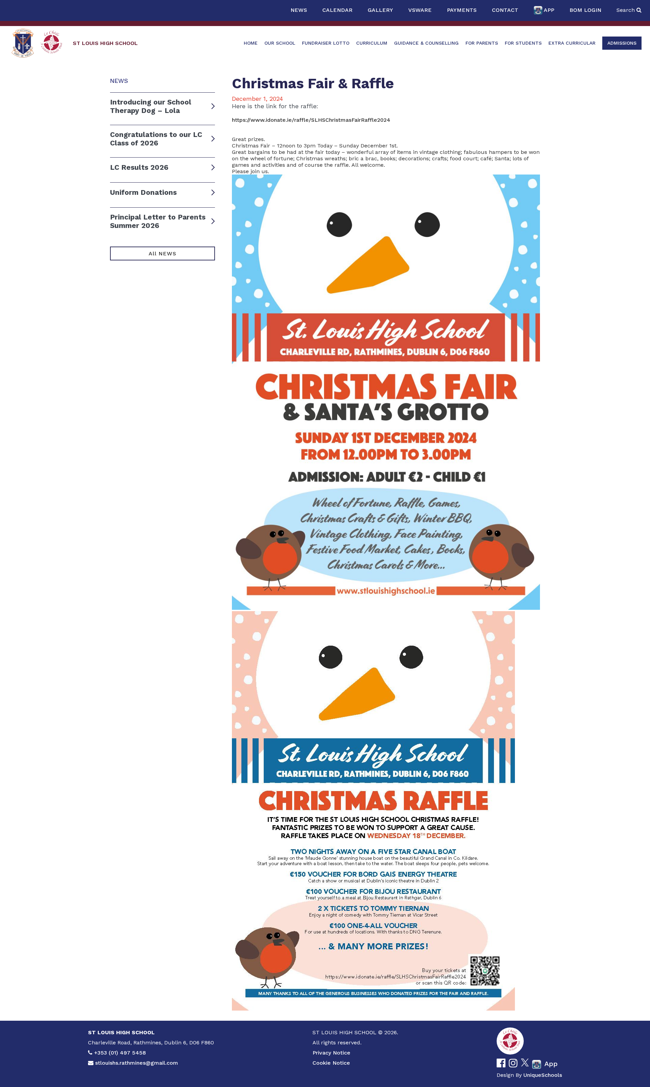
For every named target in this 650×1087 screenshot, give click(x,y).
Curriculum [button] (371, 43)
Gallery (380, 10)
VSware (420, 10)
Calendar (337, 10)
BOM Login (585, 10)
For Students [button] (523, 43)
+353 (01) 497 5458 (120, 1052)
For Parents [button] (481, 43)
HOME (251, 43)
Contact (505, 10)
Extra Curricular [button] (571, 43)
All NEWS (162, 253)
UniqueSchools (542, 1075)
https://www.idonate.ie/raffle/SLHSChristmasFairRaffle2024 (311, 120)
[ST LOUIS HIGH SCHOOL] (22, 43)
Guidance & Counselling (426, 43)
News (298, 10)
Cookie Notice (331, 1063)
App (549, 10)
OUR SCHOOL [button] (279, 43)
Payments (462, 10)
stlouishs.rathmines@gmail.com (136, 1063)
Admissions (621, 43)
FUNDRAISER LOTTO (325, 43)
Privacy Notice (331, 1052)
